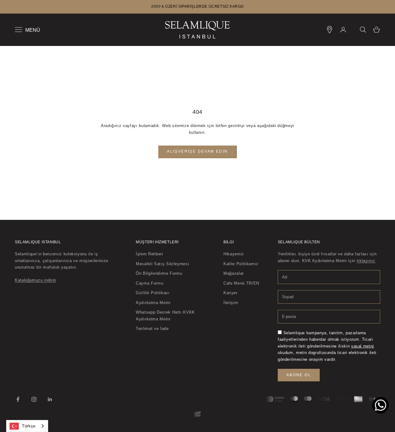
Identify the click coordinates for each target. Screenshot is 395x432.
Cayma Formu (149, 283)
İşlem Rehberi (149, 254)
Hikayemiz (233, 254)
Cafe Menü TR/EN (241, 283)
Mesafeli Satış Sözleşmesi (162, 263)
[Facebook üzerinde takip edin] (18, 399)
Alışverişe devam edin (197, 151)
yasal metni (362, 346)
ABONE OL (298, 375)
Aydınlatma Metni (153, 302)
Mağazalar (233, 273)
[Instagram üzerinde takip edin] (34, 399)
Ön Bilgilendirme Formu (159, 273)
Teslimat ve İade (152, 328)
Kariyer (230, 292)
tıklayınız (366, 260)
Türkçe (28, 426)
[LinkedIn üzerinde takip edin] (50, 399)
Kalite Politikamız (241, 263)
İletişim (230, 302)
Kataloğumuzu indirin (35, 280)
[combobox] (27, 426)
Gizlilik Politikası (152, 292)
